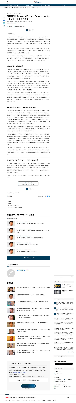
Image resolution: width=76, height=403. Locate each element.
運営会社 (44, 400)
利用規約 (68, 397)
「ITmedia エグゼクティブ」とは (13, 5)
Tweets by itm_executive (60, 361)
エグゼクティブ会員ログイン (46, 5)
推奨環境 (54, 400)
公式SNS (13, 400)
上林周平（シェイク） (22, 270)
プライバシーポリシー (32, 400)
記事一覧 (63, 5)
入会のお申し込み (29, 5)
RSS (39, 400)
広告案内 (18, 400)
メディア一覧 (7, 400)
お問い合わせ (25, 400)
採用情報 (49, 400)
